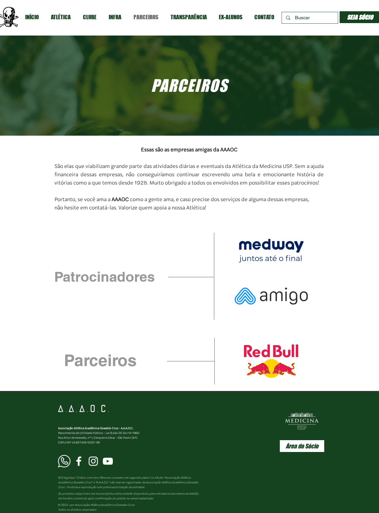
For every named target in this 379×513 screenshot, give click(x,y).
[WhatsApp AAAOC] (64, 461)
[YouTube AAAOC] (108, 461)
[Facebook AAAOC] (79, 461)
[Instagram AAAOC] (93, 461)
